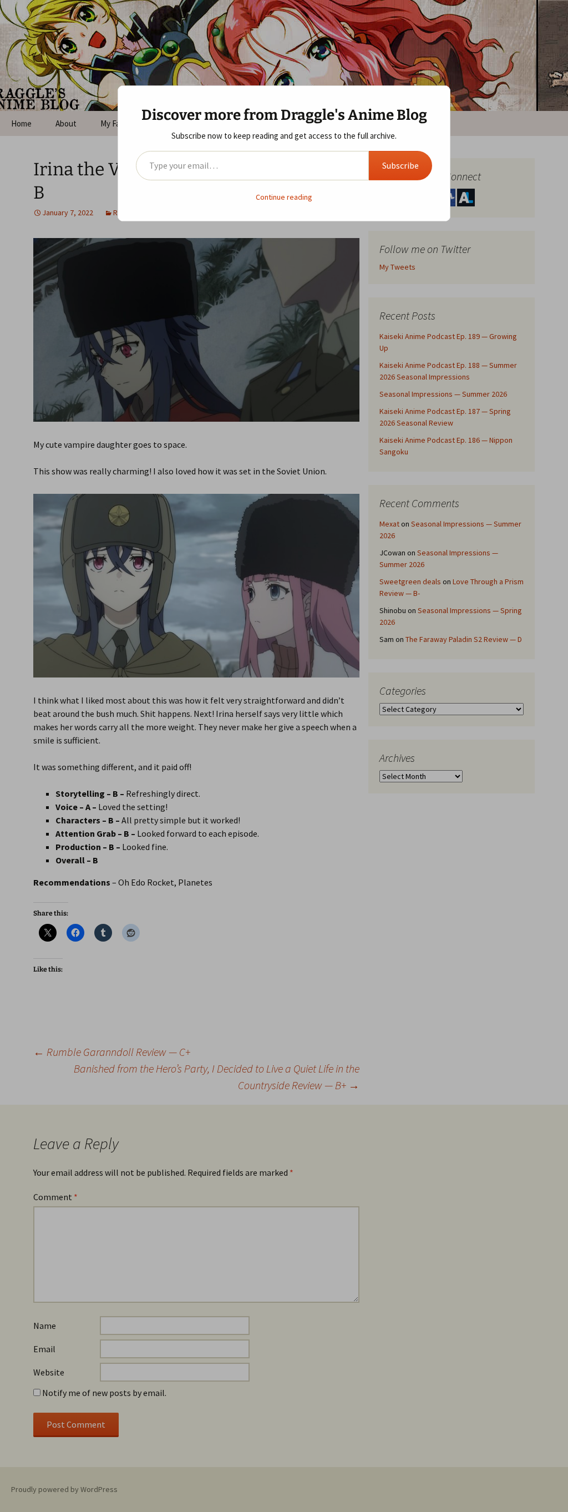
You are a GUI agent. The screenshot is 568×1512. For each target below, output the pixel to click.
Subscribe (400, 165)
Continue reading (284, 197)
